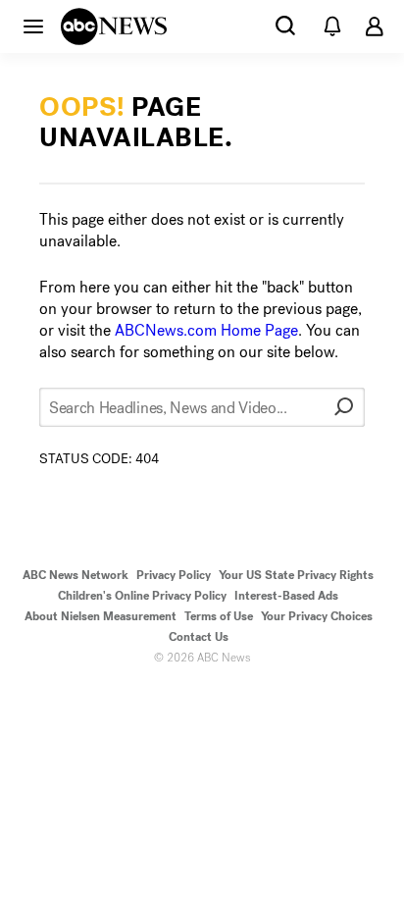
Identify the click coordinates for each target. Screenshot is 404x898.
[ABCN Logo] (114, 26)
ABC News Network (75, 575)
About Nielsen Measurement (101, 616)
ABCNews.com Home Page (206, 330)
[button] (33, 25)
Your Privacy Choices (317, 616)
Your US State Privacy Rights (296, 575)
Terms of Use (218, 616)
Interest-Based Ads (286, 596)
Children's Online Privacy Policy (142, 596)
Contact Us (198, 637)
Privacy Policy (173, 575)
